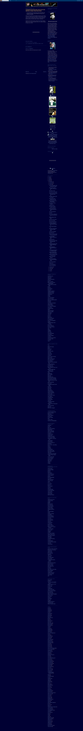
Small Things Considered (51, 535)
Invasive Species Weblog (51, 437)
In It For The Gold (50, 480)
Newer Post (27, 71)
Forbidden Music (50, 588)
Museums (49, 687)
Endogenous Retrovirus (51, 509)
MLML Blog (49, 375)
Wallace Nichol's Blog (51, 405)
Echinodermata (50, 642)
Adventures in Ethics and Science (52, 548)
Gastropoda (49, 650)
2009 (49, 178)
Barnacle (49, 616)
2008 (49, 179)
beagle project (50, 617)
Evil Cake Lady (50, 586)
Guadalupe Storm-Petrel (51, 436)
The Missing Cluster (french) (52, 337)
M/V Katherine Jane (50, 366)
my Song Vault (54, 170)
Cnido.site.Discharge (51, 298)
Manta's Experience (50, 371)
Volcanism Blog (50, 493)
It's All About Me (50, 676)
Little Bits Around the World (51, 590)
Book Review (49, 624)
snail (48, 715)
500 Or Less (49, 427)
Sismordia (49, 487)
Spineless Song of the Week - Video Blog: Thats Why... (53, 194)
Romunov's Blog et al (51, 325)
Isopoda (49, 675)
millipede (49, 680)
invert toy (49, 667)
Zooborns (49, 462)
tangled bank (49, 722)
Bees (48, 618)
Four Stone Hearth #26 (52, 211)
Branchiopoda (50, 625)
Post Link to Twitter (29, 41)
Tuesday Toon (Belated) (52, 231)
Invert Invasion (50, 662)
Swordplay (49, 600)
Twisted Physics (50, 492)
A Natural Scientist (50, 500)
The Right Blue (50, 398)
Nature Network (53, 36)
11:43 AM (35, 42)
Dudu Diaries (49, 300)
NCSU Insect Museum (51, 318)
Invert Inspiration (50, 661)
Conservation (49, 636)
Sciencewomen (50, 571)
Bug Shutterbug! (50, 288)
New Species (49, 691)
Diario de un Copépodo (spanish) (52, 299)
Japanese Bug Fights (51, 310)
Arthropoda (49, 615)
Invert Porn (49, 665)
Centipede (49, 628)
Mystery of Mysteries (51, 525)
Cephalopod (30, 43)
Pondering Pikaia (50, 449)
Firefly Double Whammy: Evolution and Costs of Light (52, 209)
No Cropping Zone (50, 319)
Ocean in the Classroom (51, 692)
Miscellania (49, 681)
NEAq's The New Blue (51, 382)
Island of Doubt (50, 558)
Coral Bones (49, 355)
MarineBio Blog (50, 373)
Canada (49, 626)
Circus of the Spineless (52, 261)
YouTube (49, 36)
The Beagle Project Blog (51, 538)
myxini (49, 688)
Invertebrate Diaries (50, 308)
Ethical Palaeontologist (51, 477)
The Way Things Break (51, 490)
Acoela (49, 607)
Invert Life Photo (50, 663)
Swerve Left (49, 599)
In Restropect (49, 556)
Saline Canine (50, 389)
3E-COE (49, 426)
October (51, 184)
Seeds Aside (49, 452)
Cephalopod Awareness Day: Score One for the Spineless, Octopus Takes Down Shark (35, 10)
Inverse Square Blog (50, 557)
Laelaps (49, 481)
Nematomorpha (50, 690)
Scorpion (49, 711)
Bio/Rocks (49, 470)
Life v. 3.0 (49, 482)
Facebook (49, 38)
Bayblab (49, 502)
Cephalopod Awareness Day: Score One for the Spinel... (53, 241)
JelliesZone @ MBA (50, 311)
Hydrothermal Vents (50, 654)
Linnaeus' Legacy (50, 419)
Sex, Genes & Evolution (51, 533)
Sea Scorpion (49, 712)
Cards (48, 627)
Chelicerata (49, 631)
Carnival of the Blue (50, 351)
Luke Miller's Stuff (50, 365)
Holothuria (49, 653)
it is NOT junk (50, 523)
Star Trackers (50, 332)
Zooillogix (49, 463)
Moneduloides (50, 443)
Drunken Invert (50, 641)
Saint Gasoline (50, 596)
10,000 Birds (49, 425)
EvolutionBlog (50, 514)
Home (36, 71)
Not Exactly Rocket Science (52, 562)
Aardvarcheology (50, 468)
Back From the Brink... (52, 220)
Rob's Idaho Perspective (51, 451)
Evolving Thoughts (50, 417)
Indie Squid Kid (50, 307)
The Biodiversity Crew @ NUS (52, 453)
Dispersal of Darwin (50, 508)
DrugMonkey (49, 554)
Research (49, 704)
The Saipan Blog (50, 399)
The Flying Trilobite (50, 489)
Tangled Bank (50, 536)
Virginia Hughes (50, 574)
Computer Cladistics (50, 415)
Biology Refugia (50, 429)
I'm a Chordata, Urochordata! (52, 306)
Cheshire (49, 295)
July (50, 269)
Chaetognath (49, 630)
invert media (49, 664)
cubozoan (49, 638)
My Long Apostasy (50, 591)
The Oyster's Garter (50, 338)
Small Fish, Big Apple (51, 391)
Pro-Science (49, 568)
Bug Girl (49, 286)
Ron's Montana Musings (51, 326)
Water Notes (49, 406)
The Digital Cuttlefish (51, 335)
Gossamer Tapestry (50, 305)
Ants (48, 612)
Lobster (49, 679)
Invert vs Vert (40, 43)
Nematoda (49, 689)
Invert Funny (49, 660)
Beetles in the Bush (50, 281)
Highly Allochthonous (51, 479)
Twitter (49, 35)
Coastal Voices (50, 354)
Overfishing (49, 386)
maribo (49, 372)
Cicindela (49, 296)
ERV (48, 510)
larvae (48, 677)
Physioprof (49, 567)
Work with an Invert (50, 725)
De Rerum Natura (50, 507)
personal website (52, 33)
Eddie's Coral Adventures (51, 358)
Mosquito (49, 686)
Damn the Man (50, 639)
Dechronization (50, 416)
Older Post (44, 71)
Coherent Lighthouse (50, 475)
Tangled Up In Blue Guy (51, 601)
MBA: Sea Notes (50, 374)
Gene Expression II (50, 520)
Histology (49, 652)
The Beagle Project (50, 397)
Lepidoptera (49, 678)
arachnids (49, 614)
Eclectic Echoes (54, 60)
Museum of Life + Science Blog (52, 444)
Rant (48, 703)
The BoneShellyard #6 (52, 264)
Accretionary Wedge (50, 469)
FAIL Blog (49, 587)
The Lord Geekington (51, 457)
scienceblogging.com (51, 710)
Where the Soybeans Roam (51, 603)
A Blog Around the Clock (51, 499)
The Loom (49, 539)
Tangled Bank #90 (51, 239)
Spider (49, 716)
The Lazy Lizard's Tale (51, 456)
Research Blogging (53, 37)
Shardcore (49, 597)
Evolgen (49, 512)
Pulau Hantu (49, 388)
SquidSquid (49, 331)
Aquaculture (49, 613)
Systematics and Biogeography (52, 420)
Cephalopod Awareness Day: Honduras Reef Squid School (53, 244)
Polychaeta (49, 700)
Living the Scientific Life (51, 442)
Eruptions (49, 476)
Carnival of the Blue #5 (52, 265)
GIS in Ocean (50, 651)
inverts (49, 674)
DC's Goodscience (50, 553)
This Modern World (50, 602)
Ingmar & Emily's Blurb (51, 589)
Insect (48, 655)
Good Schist (49, 478)
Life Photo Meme (50, 441)
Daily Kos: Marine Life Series (52, 356)
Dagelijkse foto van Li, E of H (52, 584)
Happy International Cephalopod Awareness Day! (52, 248)
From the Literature (50, 649)
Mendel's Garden (50, 524)
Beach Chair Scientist (51, 346)
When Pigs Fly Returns (51, 494)
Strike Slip (49, 488)
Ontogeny (49, 321)
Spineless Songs (50, 717)
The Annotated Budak (51, 333)
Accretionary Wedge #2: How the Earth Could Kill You (53, 224)
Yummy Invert (50, 726)
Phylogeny (49, 698)
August (51, 268)
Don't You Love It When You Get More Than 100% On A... (53, 215)
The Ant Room (50, 334)
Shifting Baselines (50, 390)
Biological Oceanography (51, 56)
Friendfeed (53, 35)
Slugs (48, 714)
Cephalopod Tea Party (51, 293)
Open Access (49, 693)
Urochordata (49, 724)
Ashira (49, 345)
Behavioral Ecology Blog (51, 428)
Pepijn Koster (49, 387)
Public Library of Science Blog (52, 569)
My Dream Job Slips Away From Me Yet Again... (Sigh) (53, 229)
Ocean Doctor (50, 383)
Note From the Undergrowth (51, 320)
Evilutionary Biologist (51, 511)
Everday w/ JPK (50, 585)
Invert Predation (35, 43)
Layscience (49, 561)
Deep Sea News (50, 357)
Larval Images (52, 59)
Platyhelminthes (50, 699)
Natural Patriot (50, 317)
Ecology (49, 643)
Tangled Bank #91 (51, 205)
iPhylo (48, 418)
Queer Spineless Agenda (51, 702)
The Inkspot (49, 336)
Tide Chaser (49, 400)
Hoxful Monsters (50, 522)
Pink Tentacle (50, 324)
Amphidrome (49, 278)
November (51, 183)
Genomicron (49, 521)
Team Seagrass (50, 396)
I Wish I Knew (50, 555)
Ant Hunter (49, 280)
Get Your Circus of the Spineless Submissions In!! (53, 188)
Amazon (49, 37)
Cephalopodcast (50, 294)
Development (49, 640)
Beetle (49, 619)
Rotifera (49, 705)
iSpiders (49, 309)
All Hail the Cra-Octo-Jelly (52, 219)
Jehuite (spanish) (50, 440)
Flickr (50, 35)
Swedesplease (50, 598)
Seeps (49, 713)
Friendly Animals (50, 435)
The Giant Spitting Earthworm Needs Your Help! (52, 237)
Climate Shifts (50, 353)
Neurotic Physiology (50, 528)
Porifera (49, 701)
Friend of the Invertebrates (51, 648)
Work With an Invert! (52, 190)
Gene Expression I (50, 519)
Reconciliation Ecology (51, 450)
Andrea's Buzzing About (51, 279)
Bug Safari (49, 287)
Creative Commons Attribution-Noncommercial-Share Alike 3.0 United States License (52, 142)
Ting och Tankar (50, 491)
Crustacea (49, 637)
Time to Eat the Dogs (51, 573)
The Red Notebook (50, 540)
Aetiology (49, 501)
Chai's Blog (49, 352)
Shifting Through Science (51, 534)
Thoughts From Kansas (51, 572)
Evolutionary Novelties (51, 513)
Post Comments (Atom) (33, 73)
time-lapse (49, 723)
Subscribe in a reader (53, 127)
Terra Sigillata (50, 537)
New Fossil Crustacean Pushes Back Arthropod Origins (53, 259)
